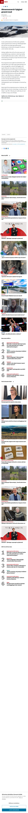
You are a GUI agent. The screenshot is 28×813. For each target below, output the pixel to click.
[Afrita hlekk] (2, 6)
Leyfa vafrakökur (14, 809)
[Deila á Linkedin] (7, 6)
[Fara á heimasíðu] (5, 2)
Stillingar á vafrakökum (14, 803)
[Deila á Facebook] (3, 6)
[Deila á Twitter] (5, 6)
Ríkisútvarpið (4, 14)
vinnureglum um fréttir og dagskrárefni (18, 144)
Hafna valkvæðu (14, 806)
